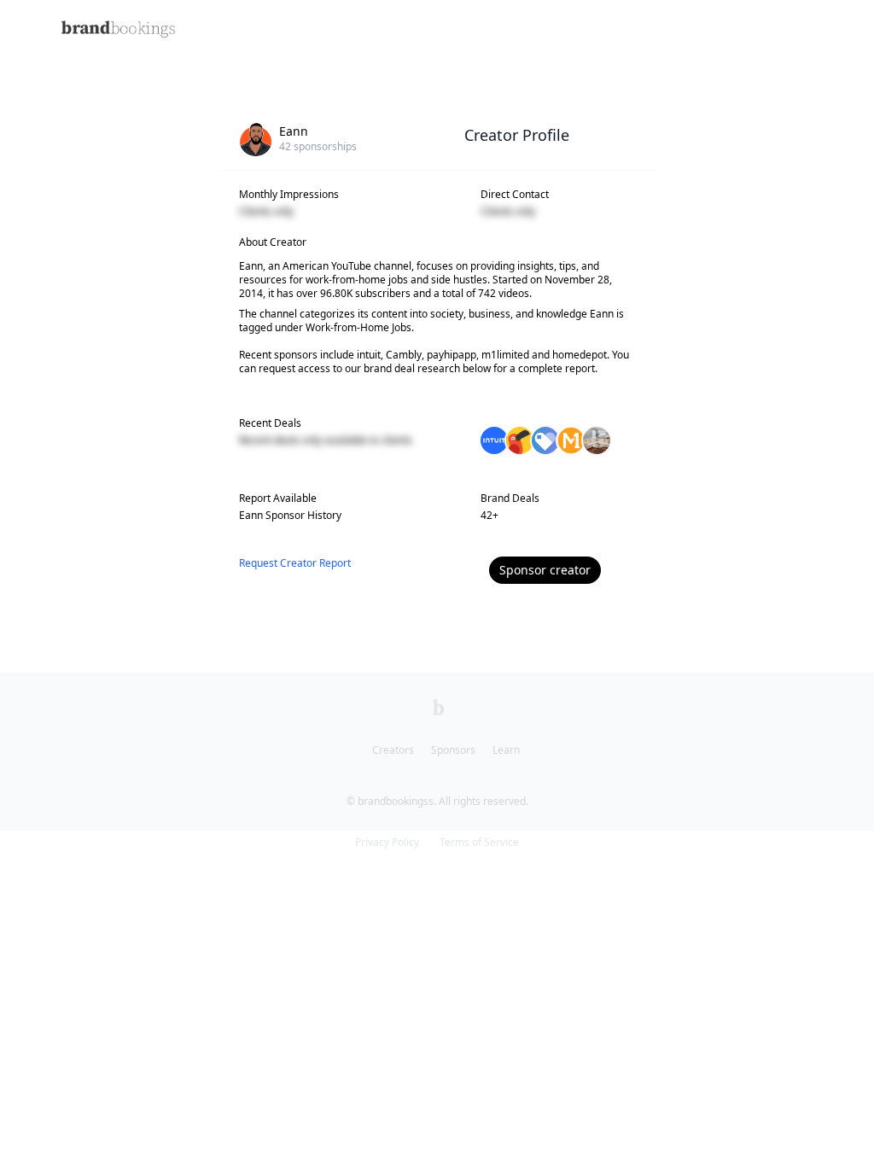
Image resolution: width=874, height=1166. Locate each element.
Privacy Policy (387, 842)
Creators (393, 750)
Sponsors (453, 750)
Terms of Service (479, 842)
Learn (506, 750)
